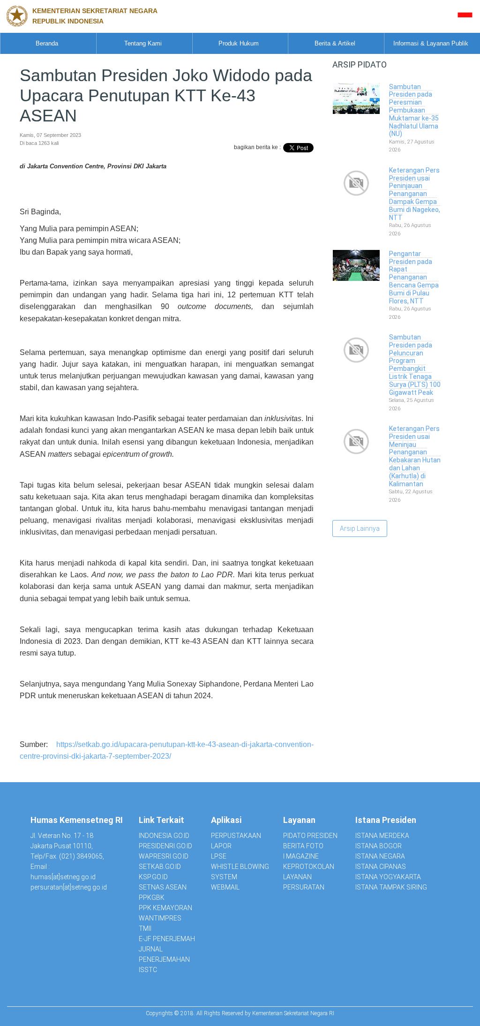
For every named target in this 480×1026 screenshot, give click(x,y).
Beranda (47, 43)
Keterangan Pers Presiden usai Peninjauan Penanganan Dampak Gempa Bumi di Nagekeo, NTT (414, 193)
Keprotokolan (308, 866)
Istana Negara (380, 856)
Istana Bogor (378, 846)
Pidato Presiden (310, 835)
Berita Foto (303, 846)
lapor (221, 846)
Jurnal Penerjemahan (164, 954)
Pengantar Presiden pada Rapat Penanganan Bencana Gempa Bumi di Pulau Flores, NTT (414, 277)
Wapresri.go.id (163, 856)
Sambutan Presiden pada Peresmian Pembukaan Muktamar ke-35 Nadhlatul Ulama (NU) (414, 110)
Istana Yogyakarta (388, 877)
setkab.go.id (160, 866)
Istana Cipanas (380, 866)
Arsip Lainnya (360, 528)
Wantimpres (160, 918)
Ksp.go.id (153, 877)
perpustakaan (236, 835)
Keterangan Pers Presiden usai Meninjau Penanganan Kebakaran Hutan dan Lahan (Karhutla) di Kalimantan (415, 456)
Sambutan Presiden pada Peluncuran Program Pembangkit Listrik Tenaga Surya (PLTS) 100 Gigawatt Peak (415, 364)
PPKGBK (152, 897)
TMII (145, 928)
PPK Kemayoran (165, 908)
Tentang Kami (143, 43)
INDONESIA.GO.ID (164, 835)
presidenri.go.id (165, 846)
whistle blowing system (240, 872)
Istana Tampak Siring (391, 887)
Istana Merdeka (382, 835)
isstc (148, 969)
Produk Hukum (238, 43)
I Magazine (301, 856)
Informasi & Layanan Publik (430, 43)
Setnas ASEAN (163, 887)
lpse (218, 856)
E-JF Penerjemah (167, 939)
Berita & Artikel (335, 43)
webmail (225, 887)
